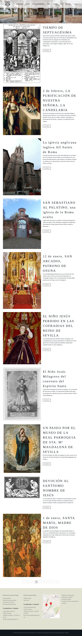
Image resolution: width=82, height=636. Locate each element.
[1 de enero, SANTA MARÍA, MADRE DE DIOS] (22, 545)
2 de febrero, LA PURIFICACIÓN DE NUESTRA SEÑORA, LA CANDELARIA (59, 100)
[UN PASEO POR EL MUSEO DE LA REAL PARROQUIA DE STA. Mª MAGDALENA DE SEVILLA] (22, 449)
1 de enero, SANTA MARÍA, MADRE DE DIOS (59, 522)
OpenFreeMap (51, 615)
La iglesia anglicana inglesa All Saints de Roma (60, 147)
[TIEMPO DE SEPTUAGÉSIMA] (22, 53)
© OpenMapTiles (49, 615)
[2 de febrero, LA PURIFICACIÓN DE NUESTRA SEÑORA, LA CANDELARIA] (22, 111)
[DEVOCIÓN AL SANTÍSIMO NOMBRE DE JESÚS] (22, 487)
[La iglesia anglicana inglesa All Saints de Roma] (22, 166)
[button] (51, 603)
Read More (46, 50)
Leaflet (45, 615)
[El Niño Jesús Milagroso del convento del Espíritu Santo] (22, 393)
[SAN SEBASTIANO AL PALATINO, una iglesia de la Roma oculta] (22, 223)
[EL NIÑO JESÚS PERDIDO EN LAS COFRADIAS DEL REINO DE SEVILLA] (22, 338)
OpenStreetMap (46, 617)
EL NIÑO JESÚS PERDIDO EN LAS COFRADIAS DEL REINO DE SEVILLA (58, 325)
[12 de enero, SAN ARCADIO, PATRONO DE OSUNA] (22, 280)
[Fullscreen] (57, 596)
